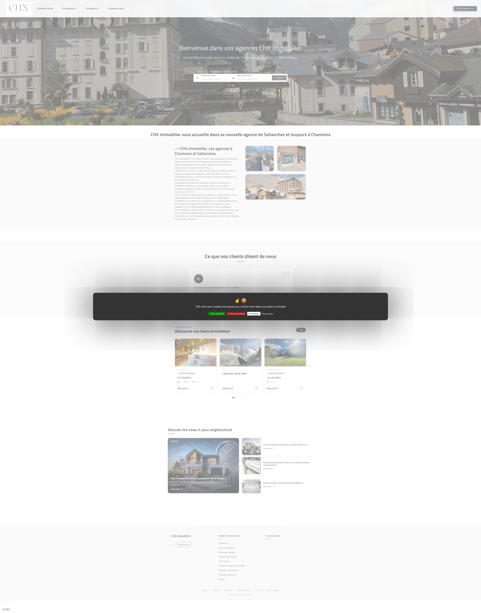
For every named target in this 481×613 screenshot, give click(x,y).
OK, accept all (217, 314)
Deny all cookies (237, 314)
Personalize (254, 314)
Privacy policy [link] (267, 314)
